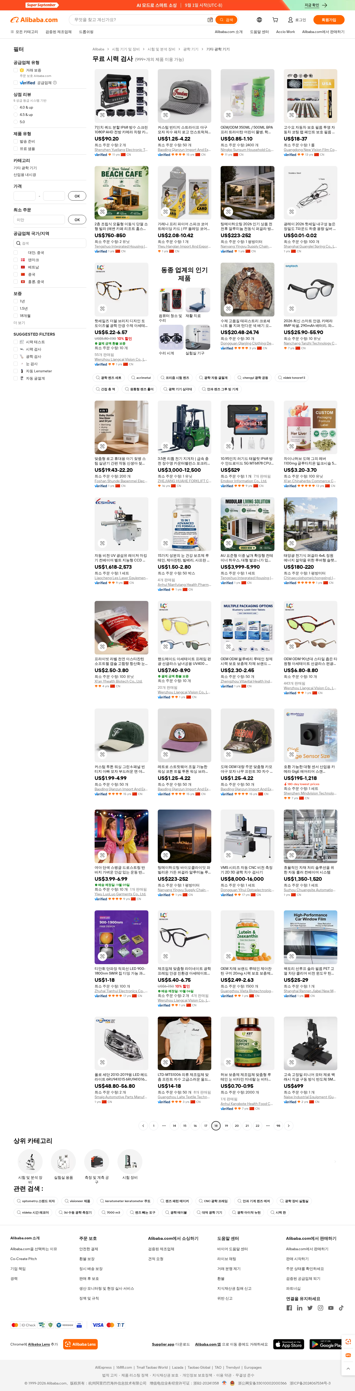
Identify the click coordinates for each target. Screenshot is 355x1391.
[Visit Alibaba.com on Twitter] (310, 1308)
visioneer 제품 (80, 1201)
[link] (348, 1341)
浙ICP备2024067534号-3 (310, 1383)
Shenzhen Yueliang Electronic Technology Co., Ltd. (121, 150)
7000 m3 (113, 1212)
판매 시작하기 (297, 1259)
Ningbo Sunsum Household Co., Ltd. (247, 150)
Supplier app (163, 1344)
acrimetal (143, 378)
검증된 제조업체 (161, 1249)
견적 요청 (155, 1259)
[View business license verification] (224, 1383)
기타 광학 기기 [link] (218, 49)
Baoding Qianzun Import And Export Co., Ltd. (185, 150)
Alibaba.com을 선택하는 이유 (33, 1249)
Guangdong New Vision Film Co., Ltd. (311, 150)
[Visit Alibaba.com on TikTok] (341, 1308)
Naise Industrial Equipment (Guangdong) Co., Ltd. (311, 1097)
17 (205, 1126)
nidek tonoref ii (294, 378)
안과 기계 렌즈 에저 (256, 1201)
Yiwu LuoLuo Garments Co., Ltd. (120, 894)
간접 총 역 (108, 389)
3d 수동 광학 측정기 (78, 1212)
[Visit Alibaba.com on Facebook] (289, 1308)
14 (174, 1126)
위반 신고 (225, 1298)
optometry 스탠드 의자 (38, 1201)
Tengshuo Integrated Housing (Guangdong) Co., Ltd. (121, 246)
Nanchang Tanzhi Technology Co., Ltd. (311, 343)
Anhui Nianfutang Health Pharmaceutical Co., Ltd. (185, 584)
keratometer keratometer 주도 (127, 1201)
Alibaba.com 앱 (208, 1344)
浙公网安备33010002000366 (262, 1383)
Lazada (177, 1367)
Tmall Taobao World (152, 1367)
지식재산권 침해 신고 (234, 1288)
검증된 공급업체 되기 (303, 1278)
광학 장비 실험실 (296, 1201)
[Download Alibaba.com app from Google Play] (327, 1344)
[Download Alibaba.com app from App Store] (288, 1344)
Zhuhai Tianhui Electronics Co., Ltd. (121, 991)
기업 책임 (18, 1269)
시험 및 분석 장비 (161, 49)
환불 (221, 1278)
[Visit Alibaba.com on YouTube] (331, 1308)
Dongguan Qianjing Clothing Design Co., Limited (247, 343)
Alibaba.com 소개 (25, 1238)
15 (184, 1126)
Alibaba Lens (39, 1344)
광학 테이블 (178, 1212)
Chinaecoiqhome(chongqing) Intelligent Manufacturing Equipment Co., (311, 578)
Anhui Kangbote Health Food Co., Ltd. (247, 1104)
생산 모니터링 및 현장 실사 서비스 (106, 1288)
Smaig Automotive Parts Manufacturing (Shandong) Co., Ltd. (121, 1097)
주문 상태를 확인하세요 (305, 1269)
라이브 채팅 (226, 1259)
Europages (253, 1367)
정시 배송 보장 (91, 1269)
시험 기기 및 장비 (126, 49)
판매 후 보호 (89, 1278)
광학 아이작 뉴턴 (249, 1212)
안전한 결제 (88, 1249)
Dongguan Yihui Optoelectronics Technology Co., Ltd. (247, 890)
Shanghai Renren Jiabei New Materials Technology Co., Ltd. (311, 991)
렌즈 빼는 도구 (145, 1212)
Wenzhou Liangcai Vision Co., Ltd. (121, 359)
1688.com (124, 1367)
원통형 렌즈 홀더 (142, 389)
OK (77, 196)
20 (237, 1126)
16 (195, 1126)
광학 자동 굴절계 (216, 378)
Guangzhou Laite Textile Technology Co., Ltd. (185, 1097)
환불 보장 (87, 1259)
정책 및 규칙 (89, 1298)
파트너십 (293, 1288)
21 (247, 1126)
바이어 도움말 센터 (232, 1249)
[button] (210, 20)
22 (257, 1126)
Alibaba (98, 49)
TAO (218, 1367)
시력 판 (281, 1212)
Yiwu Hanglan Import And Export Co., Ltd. (185, 246)
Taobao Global (199, 1367)
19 (226, 1126)
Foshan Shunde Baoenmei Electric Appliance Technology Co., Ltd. (121, 481)
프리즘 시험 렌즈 (177, 378)
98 (278, 1126)
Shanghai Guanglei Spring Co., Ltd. (311, 246)
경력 (14, 1278)
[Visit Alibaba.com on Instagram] (320, 1308)
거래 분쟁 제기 (229, 1269)
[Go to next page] (288, 1125)
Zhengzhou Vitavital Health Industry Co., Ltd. (247, 681)
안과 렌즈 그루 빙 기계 (222, 389)
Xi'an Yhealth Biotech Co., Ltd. (118, 681)
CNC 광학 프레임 (216, 1201)
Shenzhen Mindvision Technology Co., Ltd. (311, 793)
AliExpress (103, 1367)
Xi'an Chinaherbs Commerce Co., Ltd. (311, 481)
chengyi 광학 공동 (255, 378)
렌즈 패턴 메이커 (177, 1201)
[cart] (276, 20)
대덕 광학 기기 (212, 1212)
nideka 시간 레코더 (35, 1212)
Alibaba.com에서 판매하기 (307, 1249)
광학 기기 (191, 49)
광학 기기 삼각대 (180, 389)
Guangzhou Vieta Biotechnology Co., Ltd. (247, 991)
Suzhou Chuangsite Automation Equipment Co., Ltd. (311, 890)
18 (216, 1126)
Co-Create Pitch (23, 1259)
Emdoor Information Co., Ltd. (244, 481)
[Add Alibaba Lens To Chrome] (80, 1344)
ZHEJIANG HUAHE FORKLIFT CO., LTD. (185, 481)
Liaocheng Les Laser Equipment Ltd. (121, 578)
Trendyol (233, 1367)
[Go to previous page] (143, 1125)
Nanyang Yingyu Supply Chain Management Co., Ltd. (247, 246)
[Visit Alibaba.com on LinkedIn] (300, 1308)
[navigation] (50, 588)
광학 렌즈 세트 (111, 378)
